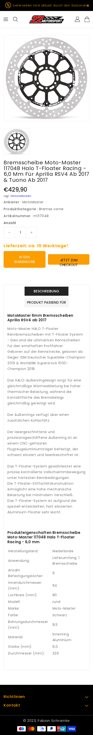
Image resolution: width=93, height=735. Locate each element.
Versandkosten (20, 196)
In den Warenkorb (24, 259)
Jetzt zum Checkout (69, 261)
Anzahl (10, 223)
